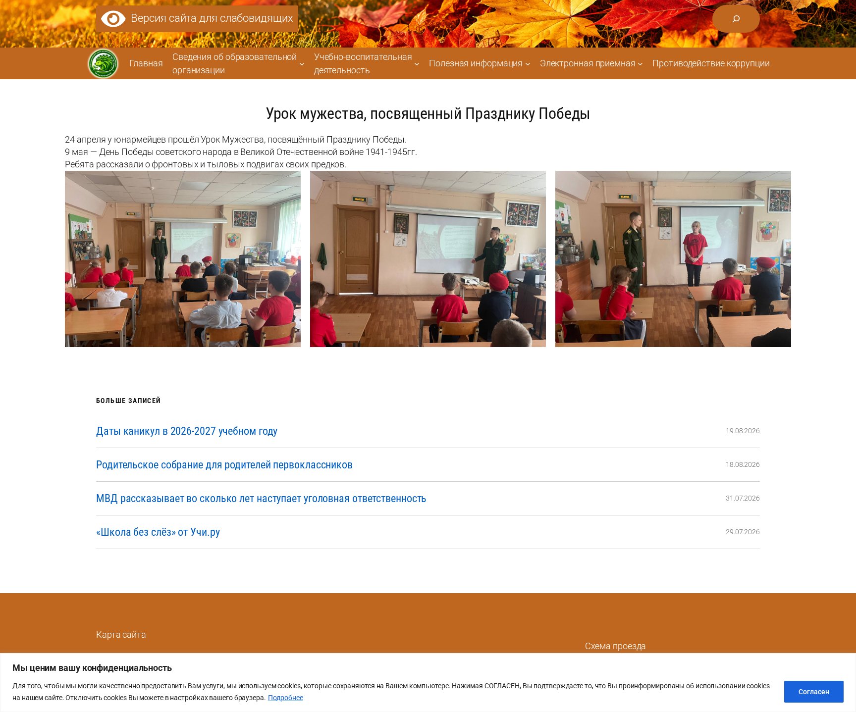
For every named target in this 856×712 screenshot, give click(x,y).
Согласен (814, 692)
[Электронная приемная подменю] (640, 63)
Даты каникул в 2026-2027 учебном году (186, 431)
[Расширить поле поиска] (736, 19)
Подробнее (285, 698)
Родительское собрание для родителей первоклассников (224, 464)
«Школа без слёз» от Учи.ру (157, 532)
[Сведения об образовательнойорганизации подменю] (302, 63)
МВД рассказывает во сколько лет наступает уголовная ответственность (261, 498)
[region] (428, 682)
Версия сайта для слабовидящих (209, 18)
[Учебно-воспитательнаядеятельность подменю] (417, 63)
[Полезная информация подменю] (528, 63)
